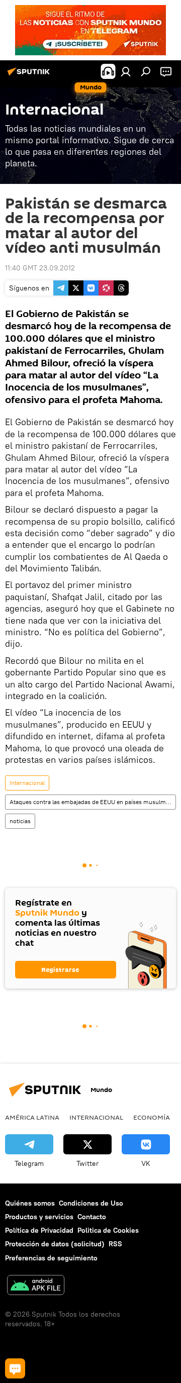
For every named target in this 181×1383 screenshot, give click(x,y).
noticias (20, 821)
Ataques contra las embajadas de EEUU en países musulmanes (92, 802)
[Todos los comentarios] (15, 1368)
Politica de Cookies (108, 1230)
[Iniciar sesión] (126, 71)
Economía (151, 1117)
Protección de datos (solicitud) (55, 1243)
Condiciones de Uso (91, 1203)
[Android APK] (36, 1286)
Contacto (91, 1216)
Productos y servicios (39, 1216)
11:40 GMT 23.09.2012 (40, 267)
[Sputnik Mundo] (30, 75)
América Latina (32, 1117)
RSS (115, 1243)
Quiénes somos (30, 1203)
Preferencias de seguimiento (51, 1257)
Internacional (27, 782)
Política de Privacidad (39, 1230)
